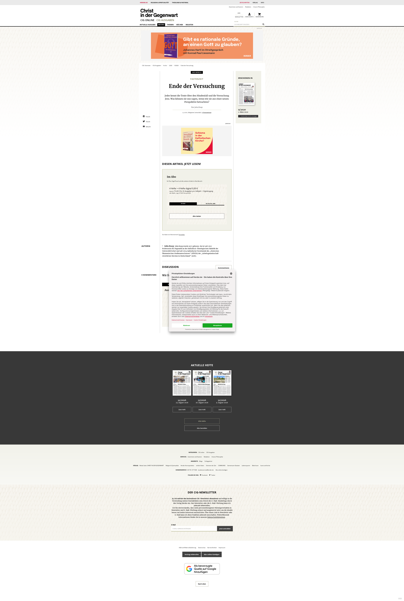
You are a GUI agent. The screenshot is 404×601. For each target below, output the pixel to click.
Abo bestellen (202, 428)
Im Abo (183, 203)
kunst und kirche (265, 465)
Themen (170, 24)
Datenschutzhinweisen (216, 517)
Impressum (222, 547)
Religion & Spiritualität (160, 2)
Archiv (161, 24)
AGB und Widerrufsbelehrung (187, 547)
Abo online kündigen (221, 470)
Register (189, 24)
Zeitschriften (244, 2)
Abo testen (197, 216)
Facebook (204, 475)
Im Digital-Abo (210, 203)
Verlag (255, 2)
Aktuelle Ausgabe (147, 24)
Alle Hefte (202, 421)
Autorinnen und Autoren (236, 7)
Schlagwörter (208, 461)
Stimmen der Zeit (211, 465)
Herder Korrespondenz (187, 465)
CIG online (147, 20)
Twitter (213, 475)
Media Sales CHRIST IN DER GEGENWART (152, 465)
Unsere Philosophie (259, 7)
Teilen (148, 117)
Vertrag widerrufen (192, 554)
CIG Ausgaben (165, 20)
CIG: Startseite (146, 65)
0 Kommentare (206, 112)
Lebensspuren (246, 465)
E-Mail (173, 525)
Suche (236, 21)
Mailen (148, 127)
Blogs (201, 461)
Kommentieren (223, 268)
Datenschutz (201, 547)
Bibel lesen (255, 465)
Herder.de (144, 2)
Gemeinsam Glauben (233, 465)
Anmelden (182, 234)
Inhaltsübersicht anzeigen (249, 116)
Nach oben (202, 584)
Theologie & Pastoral (180, 2)
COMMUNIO (221, 465)
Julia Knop (199, 107)
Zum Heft (182, 410)
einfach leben (200, 465)
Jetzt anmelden (225, 529)
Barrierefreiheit (212, 547)
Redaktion (248, 7)
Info (262, 2)
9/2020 (176, 65)
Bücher (179, 24)
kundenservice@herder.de (206, 470)
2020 (170, 65)
